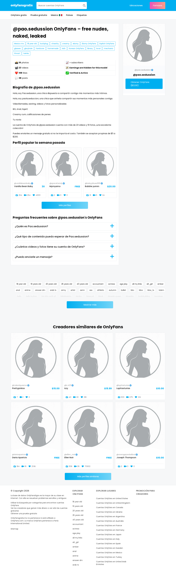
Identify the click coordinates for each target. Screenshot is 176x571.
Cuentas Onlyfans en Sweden (109, 548)
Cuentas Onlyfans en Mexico (109, 552)
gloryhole (28, 48)
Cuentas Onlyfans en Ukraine (109, 512)
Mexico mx (19, 43)
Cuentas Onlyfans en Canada (109, 507)
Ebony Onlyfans (89, 43)
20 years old (51, 284)
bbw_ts (151, 290)
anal (18, 290)
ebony (75, 43)
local (98, 48)
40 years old (82, 284)
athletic (100, 290)
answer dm (40, 290)
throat (17, 53)
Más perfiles (65, 205)
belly (19, 296)
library (90, 48)
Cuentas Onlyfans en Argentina (110, 516)
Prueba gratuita (39, 15)
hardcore (40, 48)
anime (27, 290)
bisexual (90, 296)
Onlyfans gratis (19, 15)
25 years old (66, 284)
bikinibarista (66, 296)
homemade (53, 48)
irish (63, 48)
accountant (98, 284)
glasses (17, 48)
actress (111, 284)
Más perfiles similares (88, 476)
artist (73, 290)
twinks (26, 53)
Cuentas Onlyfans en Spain (108, 543)
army (63, 290)
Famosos (157, 5)
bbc (132, 290)
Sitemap (14, 529)
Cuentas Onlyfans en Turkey (109, 557)
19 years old (36, 284)
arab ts (53, 290)
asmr (82, 290)
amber (160, 284)
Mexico (54, 15)
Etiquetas (82, 15)
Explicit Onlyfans (106, 43)
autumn (112, 290)
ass (90, 290)
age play (123, 284)
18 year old (32, 43)
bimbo (79, 296)
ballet (123, 290)
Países (69, 15)
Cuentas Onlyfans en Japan (108, 534)
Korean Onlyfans (76, 48)
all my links (137, 284)
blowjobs (130, 296)
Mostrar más (90, 304)
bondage (159, 296)
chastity (55, 43)
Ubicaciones (136, 5)
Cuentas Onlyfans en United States (112, 498)
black (100, 296)
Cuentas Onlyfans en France (109, 525)
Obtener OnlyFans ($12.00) (140, 84)
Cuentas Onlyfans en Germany (110, 530)
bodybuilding (144, 296)
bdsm (161, 290)
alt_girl (150, 284)
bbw (141, 290)
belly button (31, 296)
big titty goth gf (49, 296)
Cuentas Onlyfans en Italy (108, 539)
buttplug (44, 43)
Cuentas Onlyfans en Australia (110, 521)
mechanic (108, 48)
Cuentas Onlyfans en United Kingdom (113, 503)
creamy (65, 43)
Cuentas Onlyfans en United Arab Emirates (111, 563)
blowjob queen (114, 296)
